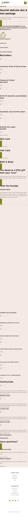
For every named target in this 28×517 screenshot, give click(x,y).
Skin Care (15, 490)
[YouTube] (15, 500)
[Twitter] (12, 500)
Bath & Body (14, 489)
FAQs (15, 480)
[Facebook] (9, 500)
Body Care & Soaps (15, 495)
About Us (15, 475)
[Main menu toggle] (25, 3)
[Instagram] (18, 500)
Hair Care (15, 492)
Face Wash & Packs (15, 493)
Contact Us (14, 477)
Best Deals (14, 478)
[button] (14, 23)
